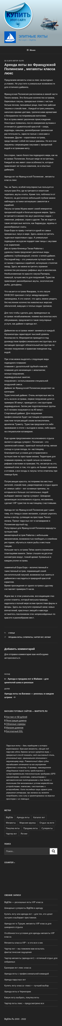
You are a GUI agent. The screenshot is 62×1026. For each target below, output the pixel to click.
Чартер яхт (39, 637)
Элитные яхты (33, 36)
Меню (32, 50)
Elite (21, 61)
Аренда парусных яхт (15, 979)
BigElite (9, 817)
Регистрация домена (16, 720)
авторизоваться (12, 657)
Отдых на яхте (47, 822)
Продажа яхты (15, 637)
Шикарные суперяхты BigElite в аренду (23, 907)
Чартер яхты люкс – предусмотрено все (24, 1003)
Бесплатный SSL (14, 731)
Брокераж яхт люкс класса (17, 967)
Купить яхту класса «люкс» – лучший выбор (26, 985)
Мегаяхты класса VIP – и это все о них (23, 942)
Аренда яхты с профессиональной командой (26, 973)
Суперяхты (28, 637)
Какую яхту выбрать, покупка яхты (21, 997)
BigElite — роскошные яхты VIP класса (23, 902)
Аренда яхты (23, 817)
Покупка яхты (13, 828)
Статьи (11, 633)
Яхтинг (48, 637)
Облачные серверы (16, 723)
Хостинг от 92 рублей (16, 716)
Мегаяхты (11, 822)
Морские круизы (27, 822)
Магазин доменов (14, 727)
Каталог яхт (39, 817)
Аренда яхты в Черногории (17, 991)
